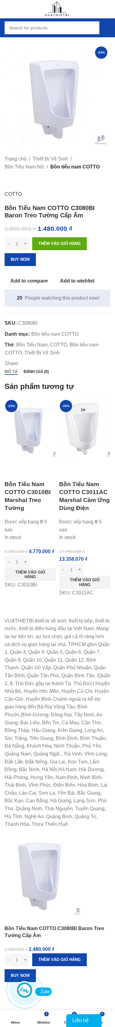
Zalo (45, 991)
